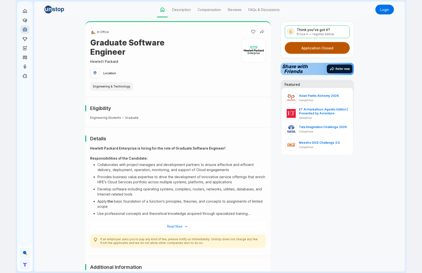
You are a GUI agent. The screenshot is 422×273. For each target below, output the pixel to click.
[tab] (162, 9)
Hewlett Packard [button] (104, 61)
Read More (174, 226)
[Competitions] (25, 38)
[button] (61, 9)
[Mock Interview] (25, 57)
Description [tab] (181, 10)
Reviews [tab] (235, 10)
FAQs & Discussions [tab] (264, 10)
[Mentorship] (25, 66)
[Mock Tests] (25, 48)
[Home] (25, 11)
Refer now (343, 69)
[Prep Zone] (25, 76)
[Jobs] (25, 29)
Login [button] (384, 10)
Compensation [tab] (209, 10)
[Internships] (25, 20)
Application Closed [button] (317, 48)
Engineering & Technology (111, 86)
